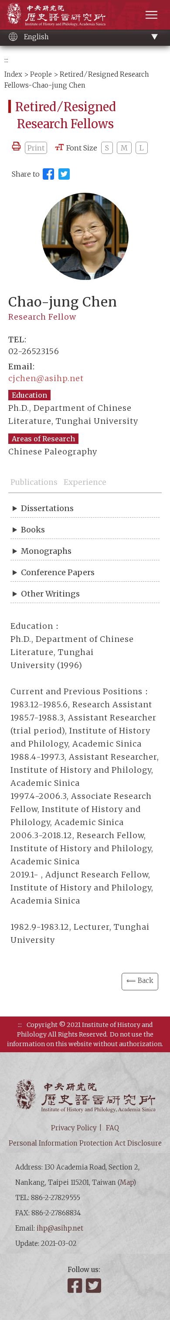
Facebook (76, 1285)
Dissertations (47, 508)
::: (6, 60)
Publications (34, 482)
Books (33, 530)
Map (126, 1182)
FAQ (112, 1128)
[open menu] (151, 14)
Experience (85, 482)
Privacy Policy (74, 1128)
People (41, 74)
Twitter (94, 1285)
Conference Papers (58, 572)
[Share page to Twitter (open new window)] (64, 174)
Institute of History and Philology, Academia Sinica (56, 14)
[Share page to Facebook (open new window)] (48, 174)
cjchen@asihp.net (46, 378)
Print (35, 147)
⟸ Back (139, 980)
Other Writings (50, 594)
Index (13, 74)
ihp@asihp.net (60, 1228)
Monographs (46, 551)
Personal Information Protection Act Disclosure (85, 1143)
